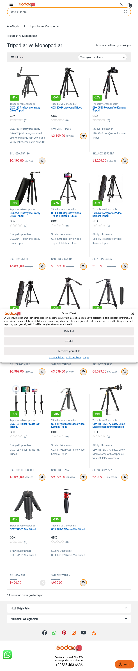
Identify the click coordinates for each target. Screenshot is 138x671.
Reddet (69, 341)
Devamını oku (40, 583)
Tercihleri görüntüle (69, 351)
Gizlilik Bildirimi (73, 357)
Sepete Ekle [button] (41, 161)
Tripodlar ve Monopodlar (22, 104)
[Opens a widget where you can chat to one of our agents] (124, 664)
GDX (12, 116)
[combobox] (64, 12)
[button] (132, 313)
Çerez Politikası (57, 357)
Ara (126, 12)
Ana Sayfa (13, 26)
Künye (86, 357)
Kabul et (69, 331)
